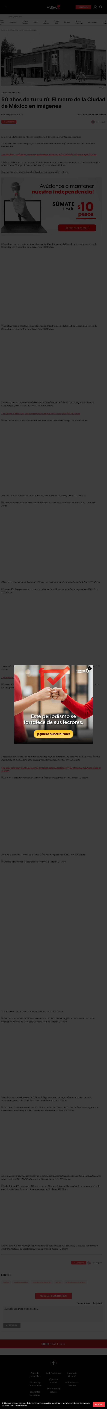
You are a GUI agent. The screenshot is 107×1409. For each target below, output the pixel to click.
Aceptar (99, 1404)
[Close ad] (90, 668)
